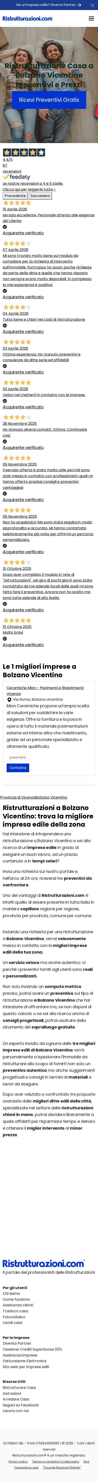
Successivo (40, 195)
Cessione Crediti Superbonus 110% (32, 1349)
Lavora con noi (16, 1410)
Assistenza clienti (18, 1305)
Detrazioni (12, 1393)
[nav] (91, 18)
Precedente (15, 195)
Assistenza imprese (20, 1355)
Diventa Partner (17, 1343)
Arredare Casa (16, 1399)
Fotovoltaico (14, 1317)
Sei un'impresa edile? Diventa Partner (46, 5)
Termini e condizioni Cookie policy (55, 1462)
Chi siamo (11, 1293)
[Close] (92, 5)
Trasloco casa (15, 1311)
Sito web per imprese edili (26, 1366)
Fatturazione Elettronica (24, 1361)
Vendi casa (12, 1322)
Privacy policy (18, 1462)
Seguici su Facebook (21, 1405)
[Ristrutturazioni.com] (28, 18)
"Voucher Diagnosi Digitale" (62, 1467)
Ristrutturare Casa (19, 1387)
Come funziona (16, 1299)
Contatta (18, 767)
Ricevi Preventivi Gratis (49, 100)
